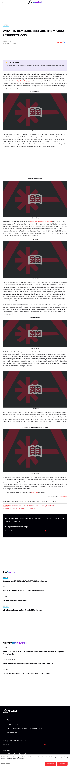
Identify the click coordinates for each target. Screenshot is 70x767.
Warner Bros (63, 496)
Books (5, 577)
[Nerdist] (35, 2)
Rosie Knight (7, 41)
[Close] (67, 757)
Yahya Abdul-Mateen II (25, 508)
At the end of (41, 222)
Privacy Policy (12, 724)
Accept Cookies (50, 763)
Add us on (59, 43)
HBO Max (34, 493)
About (9, 720)
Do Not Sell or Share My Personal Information (25, 728)
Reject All (62, 763)
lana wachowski (29, 506)
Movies (5, 25)
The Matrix (40, 506)
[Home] (10, 712)
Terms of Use (12, 732)
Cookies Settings (5, 763)
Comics (5, 596)
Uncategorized (9, 659)
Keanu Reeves (15, 506)
